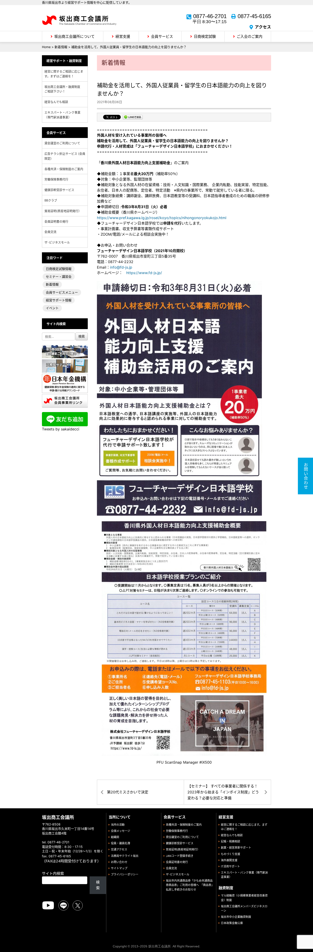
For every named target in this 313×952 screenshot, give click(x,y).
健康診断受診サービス (59, 190)
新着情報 (52, 284)
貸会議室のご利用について (62, 143)
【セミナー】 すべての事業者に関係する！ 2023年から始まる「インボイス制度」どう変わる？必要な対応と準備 (223, 792)
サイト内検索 (53, 873)
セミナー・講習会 (58, 276)
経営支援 (122, 36)
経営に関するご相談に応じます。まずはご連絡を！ (63, 73)
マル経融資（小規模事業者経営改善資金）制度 (244, 898)
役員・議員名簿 (120, 843)
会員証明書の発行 (56, 221)
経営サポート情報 (58, 300)
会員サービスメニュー (62, 292)
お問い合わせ (119, 862)
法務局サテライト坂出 (124, 856)
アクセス (263, 27)
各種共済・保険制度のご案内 (63, 169)
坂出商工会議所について (74, 36)
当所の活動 (118, 824)
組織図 (115, 837)
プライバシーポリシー (124, 874)
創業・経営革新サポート (236, 847)
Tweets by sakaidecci (60, 429)
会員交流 (50, 232)
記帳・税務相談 (230, 841)
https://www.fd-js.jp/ (144, 272)
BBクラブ (50, 200)
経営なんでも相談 (56, 102)
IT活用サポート (230, 866)
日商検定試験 (205, 36)
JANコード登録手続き (179, 856)
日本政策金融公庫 (232, 923)
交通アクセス (119, 849)
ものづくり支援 (230, 854)
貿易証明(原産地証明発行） (62, 211)
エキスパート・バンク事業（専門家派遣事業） (62, 114)
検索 (98, 885)
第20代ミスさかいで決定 (127, 792)
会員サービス (162, 36)
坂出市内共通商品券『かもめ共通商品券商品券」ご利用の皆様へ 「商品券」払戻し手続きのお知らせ (189, 885)
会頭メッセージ (120, 831)
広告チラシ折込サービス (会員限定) (64, 156)
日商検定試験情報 (58, 269)
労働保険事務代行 (56, 179)
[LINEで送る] (133, 117)
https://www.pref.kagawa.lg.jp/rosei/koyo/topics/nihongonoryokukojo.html (161, 217)
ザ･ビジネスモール (57, 242)
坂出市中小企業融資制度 (236, 917)
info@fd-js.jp (121, 267)
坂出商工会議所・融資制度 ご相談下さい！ (63, 89)
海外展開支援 (229, 860)
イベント (52, 308)
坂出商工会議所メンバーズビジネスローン (244, 908)
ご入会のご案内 (249, 36)
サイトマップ (119, 868)
